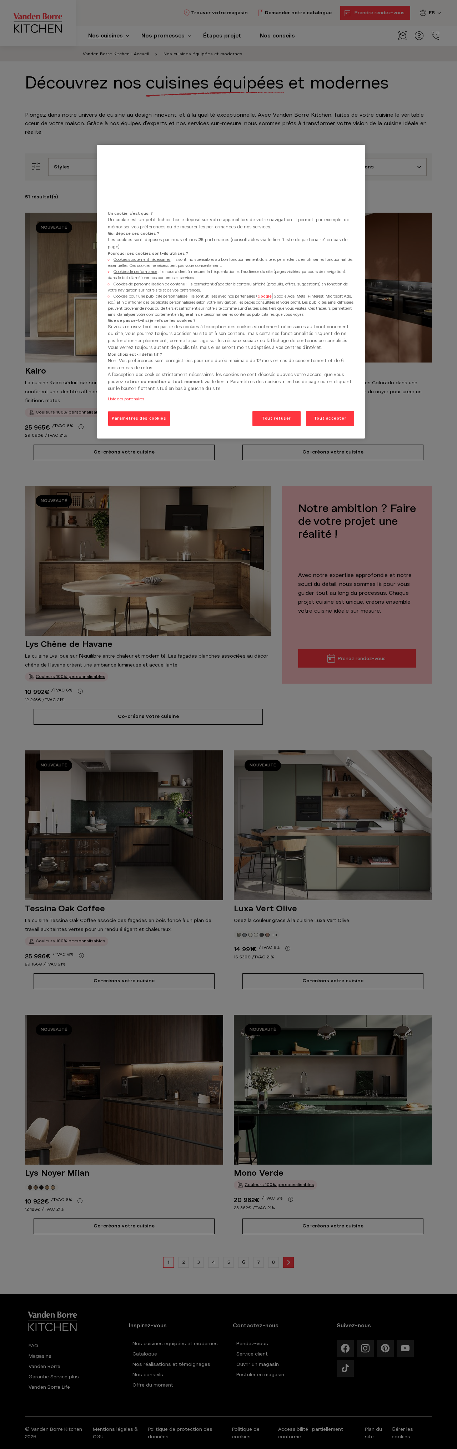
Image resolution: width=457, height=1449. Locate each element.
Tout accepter (330, 418)
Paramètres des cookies (139, 418)
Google (264, 296)
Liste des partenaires (126, 398)
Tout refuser (276, 418)
